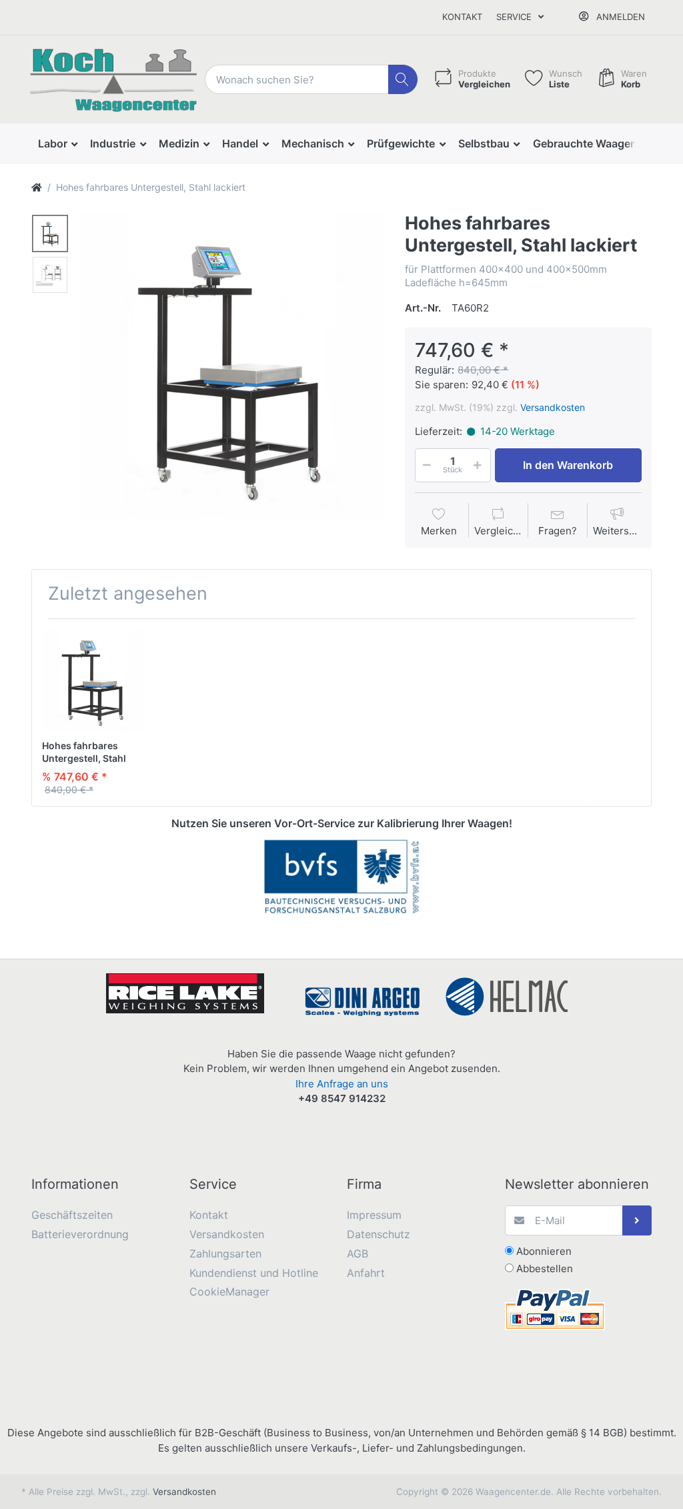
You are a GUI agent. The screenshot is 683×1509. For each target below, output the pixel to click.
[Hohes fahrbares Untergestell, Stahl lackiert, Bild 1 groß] (50, 233)
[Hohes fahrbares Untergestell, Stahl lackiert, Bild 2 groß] (50, 275)
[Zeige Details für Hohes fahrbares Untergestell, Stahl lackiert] (93, 680)
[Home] (36, 187)
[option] (231, 365)
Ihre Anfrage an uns (341, 1083)
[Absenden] (637, 1220)
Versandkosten (552, 407)
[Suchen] (403, 80)
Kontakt (462, 16)
